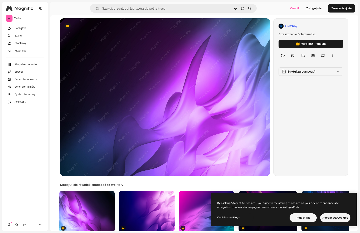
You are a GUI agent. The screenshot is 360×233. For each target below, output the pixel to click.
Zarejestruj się (341, 8)
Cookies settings (228, 217)
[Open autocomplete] (96, 8)
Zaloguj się (313, 8)
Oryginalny (89, 26)
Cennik (295, 8)
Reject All (303, 217)
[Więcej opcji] (333, 55)
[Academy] (16, 224)
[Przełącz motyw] (24, 224)
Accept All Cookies (335, 217)
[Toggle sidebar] (41, 8)
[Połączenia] (9, 224)
